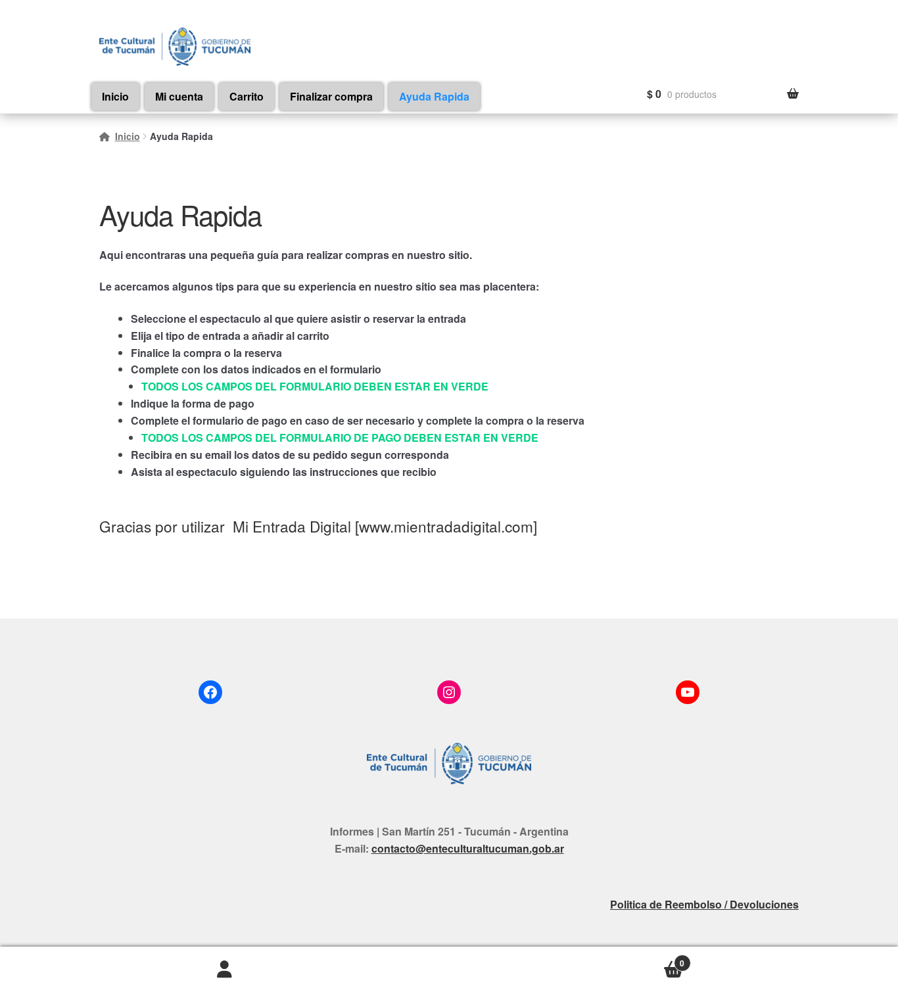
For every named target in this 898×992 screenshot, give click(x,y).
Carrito (246, 96)
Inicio (115, 96)
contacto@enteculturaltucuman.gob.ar (467, 848)
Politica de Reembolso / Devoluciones (704, 904)
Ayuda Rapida (434, 96)
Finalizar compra (331, 96)
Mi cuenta (179, 96)
